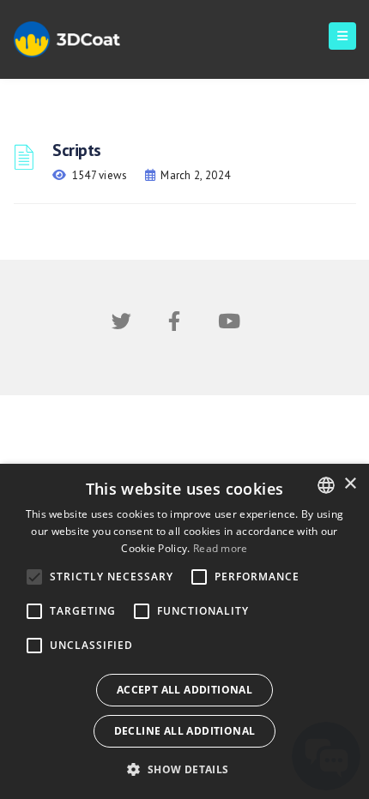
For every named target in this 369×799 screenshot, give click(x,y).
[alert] (184, 631)
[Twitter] (121, 324)
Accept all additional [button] (184, 689)
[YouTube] (229, 324)
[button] (184, 769)
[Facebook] (174, 324)
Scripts (76, 150)
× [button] (349, 484)
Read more (220, 548)
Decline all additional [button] (185, 731)
